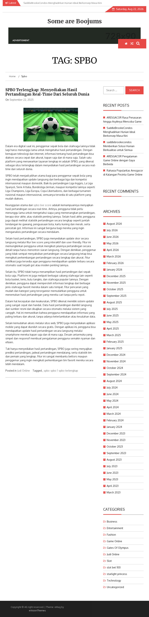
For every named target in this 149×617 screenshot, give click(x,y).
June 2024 (112, 394)
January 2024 (114, 426)
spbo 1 (54, 370)
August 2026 (114, 223)
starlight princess (117, 573)
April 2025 (113, 328)
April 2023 (112, 485)
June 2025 (113, 315)
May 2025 (112, 322)
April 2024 (113, 407)
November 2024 (116, 361)
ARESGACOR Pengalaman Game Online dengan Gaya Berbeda (120, 160)
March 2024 (114, 413)
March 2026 (114, 256)
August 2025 (114, 302)
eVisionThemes (37, 610)
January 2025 (114, 348)
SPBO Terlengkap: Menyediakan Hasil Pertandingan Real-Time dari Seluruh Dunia (47, 92)
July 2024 (112, 387)
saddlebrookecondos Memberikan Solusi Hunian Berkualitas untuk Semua (118, 146)
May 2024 (112, 400)
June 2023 (112, 472)
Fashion (111, 534)
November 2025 (116, 282)
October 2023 (115, 446)
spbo (47, 370)
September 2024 (116, 374)
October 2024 (115, 367)
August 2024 (114, 381)
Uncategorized (115, 587)
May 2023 (112, 479)
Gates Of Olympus (117, 547)
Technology (114, 580)
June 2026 (113, 236)
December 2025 (116, 276)
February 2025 (115, 341)
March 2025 (114, 335)
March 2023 (113, 492)
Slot (109, 560)
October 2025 (115, 289)
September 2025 (116, 295)
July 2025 (112, 308)
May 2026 (112, 243)
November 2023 (116, 439)
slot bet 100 (114, 567)
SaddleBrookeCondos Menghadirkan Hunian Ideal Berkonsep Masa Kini (119, 131)
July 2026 (112, 230)
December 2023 (116, 433)
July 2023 (112, 466)
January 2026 (114, 269)
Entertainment (115, 528)
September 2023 (116, 453)
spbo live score (42, 205)
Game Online (114, 541)
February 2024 (115, 420)
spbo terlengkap (68, 370)
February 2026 (115, 263)
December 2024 (116, 354)
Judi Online (23, 370)
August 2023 (114, 459)
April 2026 (113, 249)
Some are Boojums (74, 21)
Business (112, 521)
